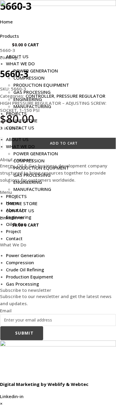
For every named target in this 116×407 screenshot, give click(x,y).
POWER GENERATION (35, 71)
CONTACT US (20, 128)
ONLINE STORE (21, 120)
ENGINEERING (27, 99)
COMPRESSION (29, 78)
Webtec (79, 384)
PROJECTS (16, 113)
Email (6, 310)
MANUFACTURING (32, 106)
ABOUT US (17, 56)
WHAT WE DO (20, 63)
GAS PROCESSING (32, 92)
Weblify (56, 384)
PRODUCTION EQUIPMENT (41, 85)
